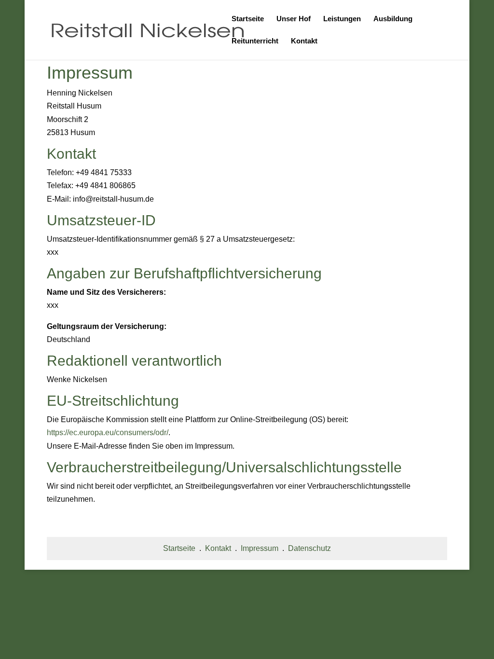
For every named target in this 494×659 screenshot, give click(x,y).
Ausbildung (392, 19)
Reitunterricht (255, 41)
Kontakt (304, 41)
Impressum (259, 548)
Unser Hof (293, 19)
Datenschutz (309, 548)
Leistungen (342, 19)
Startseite (248, 19)
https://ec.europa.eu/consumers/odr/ (107, 432)
